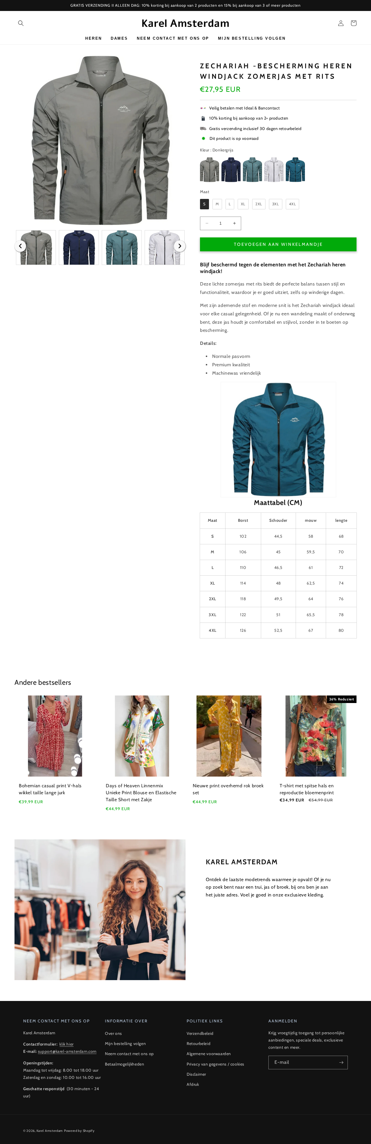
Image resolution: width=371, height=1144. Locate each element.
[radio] (209, 169)
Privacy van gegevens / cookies (215, 1064)
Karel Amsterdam (50, 1131)
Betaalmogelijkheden (124, 1064)
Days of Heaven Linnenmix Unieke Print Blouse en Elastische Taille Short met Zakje (141, 792)
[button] (20, 23)
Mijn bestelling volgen (125, 1043)
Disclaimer (196, 1074)
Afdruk (193, 1084)
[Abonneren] (341, 1062)
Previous (20, 246)
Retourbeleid (198, 1043)
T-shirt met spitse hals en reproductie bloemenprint (307, 789)
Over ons (113, 1033)
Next (180, 246)
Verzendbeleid (200, 1033)
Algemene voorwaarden (209, 1053)
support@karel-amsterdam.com (67, 1051)
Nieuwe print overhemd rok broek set (228, 789)
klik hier (66, 1044)
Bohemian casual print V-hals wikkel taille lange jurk (50, 789)
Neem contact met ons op (129, 1053)
